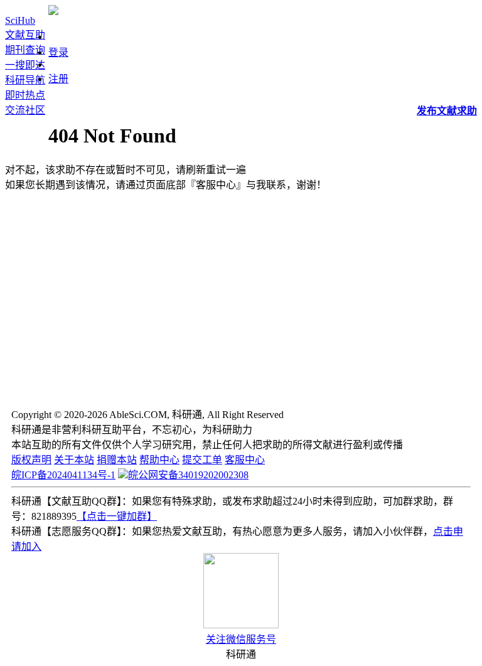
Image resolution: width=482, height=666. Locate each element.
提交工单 (202, 459)
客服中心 (245, 459)
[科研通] (53, 11)
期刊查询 (25, 50)
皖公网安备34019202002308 (188, 475)
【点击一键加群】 (117, 516)
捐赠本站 (117, 459)
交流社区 (25, 110)
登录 (58, 52)
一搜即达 (25, 65)
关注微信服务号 (241, 639)
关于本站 (74, 459)
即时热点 (25, 95)
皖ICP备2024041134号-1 (63, 475)
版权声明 (31, 459)
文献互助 (25, 35)
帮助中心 (159, 459)
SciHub (20, 20)
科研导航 (25, 80)
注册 (58, 78)
